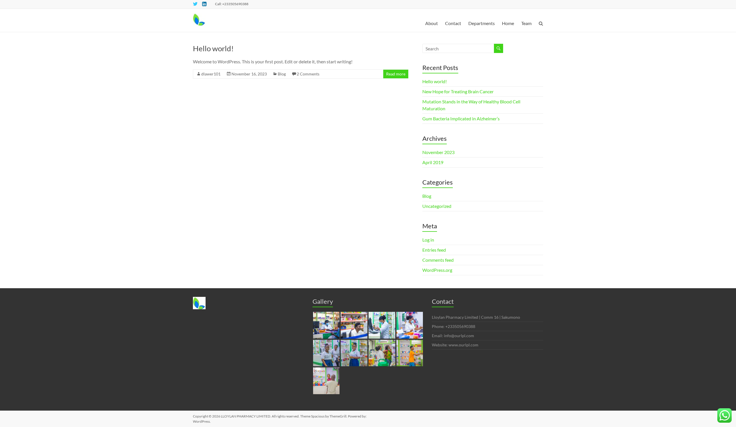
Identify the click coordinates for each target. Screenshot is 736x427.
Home (508, 23)
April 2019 (432, 162)
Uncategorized (436, 206)
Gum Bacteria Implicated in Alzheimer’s (461, 118)
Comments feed (438, 260)
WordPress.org (437, 270)
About (431, 23)
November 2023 (438, 152)
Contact (453, 23)
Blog (282, 73)
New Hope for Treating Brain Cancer (458, 91)
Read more (395, 73)
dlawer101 (211, 73)
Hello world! (213, 48)
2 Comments (308, 73)
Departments (481, 23)
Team (526, 23)
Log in (428, 239)
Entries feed (434, 250)
